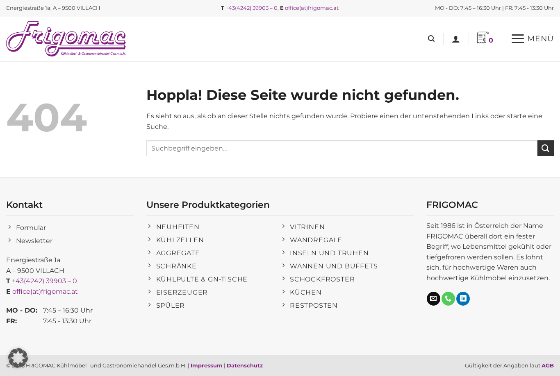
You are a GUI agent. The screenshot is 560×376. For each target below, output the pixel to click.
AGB (548, 365)
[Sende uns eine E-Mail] (433, 299)
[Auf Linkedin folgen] (463, 299)
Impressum (207, 365)
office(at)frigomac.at (312, 8)
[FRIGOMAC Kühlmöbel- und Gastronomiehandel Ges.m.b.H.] (67, 38)
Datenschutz (245, 365)
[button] (431, 39)
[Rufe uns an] (448, 299)
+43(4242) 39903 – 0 (251, 8)
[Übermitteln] (545, 148)
